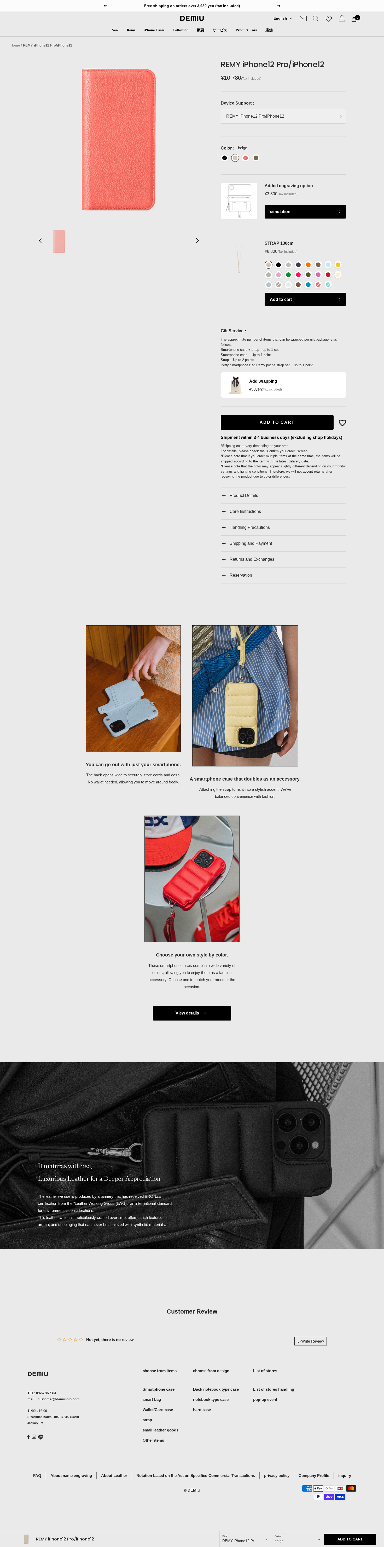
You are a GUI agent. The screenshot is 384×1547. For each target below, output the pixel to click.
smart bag (152, 1399)
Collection (181, 30)
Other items (153, 1440)
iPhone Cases (154, 30)
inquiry (344, 1475)
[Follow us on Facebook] (28, 1437)
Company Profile (314, 1475)
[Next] (197, 241)
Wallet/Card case (158, 1409)
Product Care (246, 30)
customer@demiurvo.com (59, 1399)
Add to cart (281, 299)
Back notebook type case (216, 1389)
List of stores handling (273, 1389)
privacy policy (276, 1475)
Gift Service (232, 331)
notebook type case (211, 1399)
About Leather (114, 1475)
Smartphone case (158, 1389)
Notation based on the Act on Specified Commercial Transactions (195, 1475)
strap (147, 1420)
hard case (202, 1409)
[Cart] (354, 19)
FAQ (37, 1475)
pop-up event (265, 1399)
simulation (280, 211)
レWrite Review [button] (310, 1341)
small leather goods (160, 1430)
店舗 (269, 30)
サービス (220, 30)
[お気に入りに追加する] (342, 423)
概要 (200, 30)
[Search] (315, 19)
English (280, 18)
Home (15, 45)
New (115, 30)
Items (131, 30)
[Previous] (40, 241)
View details (187, 1013)
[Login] (342, 19)
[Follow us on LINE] (40, 1437)
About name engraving (71, 1475)
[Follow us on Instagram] (34, 1437)
